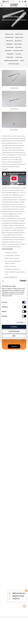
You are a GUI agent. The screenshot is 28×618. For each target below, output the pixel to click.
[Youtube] (25, 1)
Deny (14, 336)
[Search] (26, 5)
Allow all (14, 326)
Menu (1, 5)
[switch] (24, 307)
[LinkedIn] (22, 1)
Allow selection (14, 331)
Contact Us (16, 598)
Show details (20, 322)
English (7, 1)
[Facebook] (20, 1)
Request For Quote (18, 596)
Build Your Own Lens (19, 593)
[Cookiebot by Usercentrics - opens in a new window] (20, 281)
